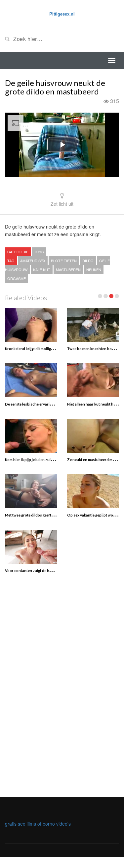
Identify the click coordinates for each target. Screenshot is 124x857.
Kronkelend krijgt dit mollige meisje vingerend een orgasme (55, 348)
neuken (93, 269)
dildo (88, 260)
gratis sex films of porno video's (38, 823)
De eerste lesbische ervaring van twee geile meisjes (48, 404)
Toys (39, 251)
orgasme (16, 278)
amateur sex (32, 260)
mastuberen (68, 269)
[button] (62, 144)
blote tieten (64, 260)
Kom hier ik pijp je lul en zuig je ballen (36, 459)
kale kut (41, 269)
